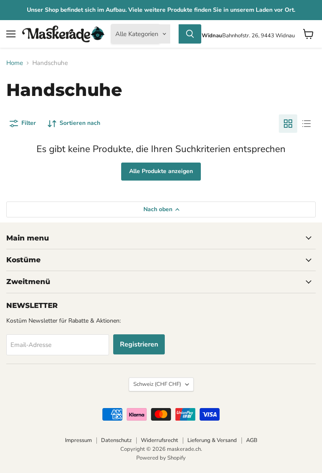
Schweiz (157, 384)
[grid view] (288, 123)
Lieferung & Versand (212, 440)
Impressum (78, 440)
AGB (251, 440)
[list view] (306, 123)
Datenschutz (116, 440)
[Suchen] (190, 34)
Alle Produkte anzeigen (161, 171)
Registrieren (139, 344)
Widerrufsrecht (159, 440)
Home (14, 63)
